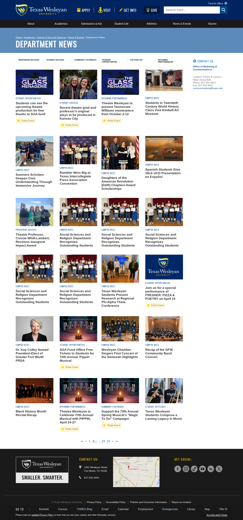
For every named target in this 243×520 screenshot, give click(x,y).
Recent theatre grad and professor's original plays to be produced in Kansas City (78, 113)
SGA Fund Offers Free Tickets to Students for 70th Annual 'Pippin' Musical (77, 355)
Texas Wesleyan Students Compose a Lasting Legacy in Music (163, 415)
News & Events (182, 23)
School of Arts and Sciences (51, 37)
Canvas (62, 509)
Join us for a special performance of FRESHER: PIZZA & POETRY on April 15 (160, 293)
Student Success (55, 60)
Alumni (212, 23)
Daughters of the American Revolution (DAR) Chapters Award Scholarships (118, 183)
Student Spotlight (155, 406)
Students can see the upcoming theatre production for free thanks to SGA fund (32, 108)
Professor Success (29, 60)
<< (82, 441)
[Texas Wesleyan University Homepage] (46, 10)
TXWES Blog (84, 509)
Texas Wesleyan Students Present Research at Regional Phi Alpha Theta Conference (117, 298)
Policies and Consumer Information (148, 502)
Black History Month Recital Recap (31, 413)
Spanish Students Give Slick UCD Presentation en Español (163, 173)
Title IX (223, 509)
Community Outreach (85, 60)
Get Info (130, 10)
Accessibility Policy (115, 502)
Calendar (123, 509)
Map (207, 509)
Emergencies (170, 509)
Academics (61, 23)
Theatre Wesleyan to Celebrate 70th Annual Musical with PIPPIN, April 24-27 (76, 417)
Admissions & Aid (91, 23)
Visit (107, 10)
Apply (86, 10)
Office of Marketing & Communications (205, 68)
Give (154, 10)
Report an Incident (181, 502)
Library (191, 509)
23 (103, 441)
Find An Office (216, 3)
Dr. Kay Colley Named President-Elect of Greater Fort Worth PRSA (32, 355)
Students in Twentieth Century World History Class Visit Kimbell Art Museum (162, 108)
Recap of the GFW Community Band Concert (159, 353)
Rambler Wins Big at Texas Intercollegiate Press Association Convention (75, 178)
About (30, 23)
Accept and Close (216, 515)
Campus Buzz (152, 98)
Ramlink (44, 509)
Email (105, 509)
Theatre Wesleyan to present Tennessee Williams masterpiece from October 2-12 (117, 108)
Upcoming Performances (165, 61)
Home (19, 37)
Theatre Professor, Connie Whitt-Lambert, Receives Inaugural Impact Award (33, 240)
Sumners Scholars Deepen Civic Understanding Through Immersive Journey (34, 180)
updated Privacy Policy (42, 515)
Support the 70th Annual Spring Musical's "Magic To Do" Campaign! (119, 415)
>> (116, 441)
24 (108, 441)
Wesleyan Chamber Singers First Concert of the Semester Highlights (119, 353)
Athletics (152, 23)
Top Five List (136, 60)
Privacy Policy (94, 502)
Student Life (121, 23)
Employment (145, 509)
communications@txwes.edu (208, 88)
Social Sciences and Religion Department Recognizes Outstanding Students (76, 240)
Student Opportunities (109, 61)
